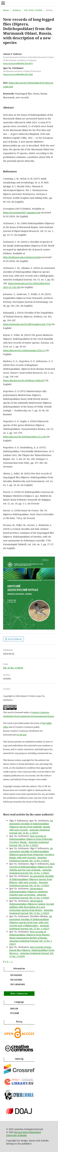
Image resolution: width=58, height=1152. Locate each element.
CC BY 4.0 (21, 734)
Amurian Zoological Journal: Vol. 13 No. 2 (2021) (29, 859)
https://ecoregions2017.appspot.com (21, 212)
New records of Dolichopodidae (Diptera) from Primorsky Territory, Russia (31, 839)
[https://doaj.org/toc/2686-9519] (19, 1116)
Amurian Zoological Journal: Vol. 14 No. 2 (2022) (29, 884)
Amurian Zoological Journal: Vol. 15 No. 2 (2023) (31, 912)
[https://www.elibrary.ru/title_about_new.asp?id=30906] (19, 1085)
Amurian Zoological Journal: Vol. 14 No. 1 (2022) (29, 831)
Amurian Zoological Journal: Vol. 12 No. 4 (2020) (29, 896)
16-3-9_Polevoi (14, 639)
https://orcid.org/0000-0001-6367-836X (18, 74)
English (14, 1008)
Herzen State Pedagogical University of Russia (23, 1134)
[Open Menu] (3, 3)
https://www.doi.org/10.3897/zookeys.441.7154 (27, 324)
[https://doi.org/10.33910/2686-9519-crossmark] (19, 1073)
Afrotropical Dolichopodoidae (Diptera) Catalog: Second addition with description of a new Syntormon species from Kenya (31, 905)
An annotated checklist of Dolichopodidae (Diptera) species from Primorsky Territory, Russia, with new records (32, 853)
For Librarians (17, 984)
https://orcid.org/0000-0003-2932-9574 (18, 63)
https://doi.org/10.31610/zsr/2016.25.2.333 (24, 436)
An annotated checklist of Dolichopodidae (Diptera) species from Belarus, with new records (31, 879)
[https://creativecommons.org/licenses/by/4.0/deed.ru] (19, 1053)
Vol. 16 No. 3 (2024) (33, 10)
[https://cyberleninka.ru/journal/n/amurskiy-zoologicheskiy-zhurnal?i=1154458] (19, 1100)
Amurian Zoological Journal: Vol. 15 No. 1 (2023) (29, 927)
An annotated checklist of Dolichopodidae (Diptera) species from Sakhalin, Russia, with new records (31, 825)
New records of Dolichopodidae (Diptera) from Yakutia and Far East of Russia (32, 866)
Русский (14, 1013)
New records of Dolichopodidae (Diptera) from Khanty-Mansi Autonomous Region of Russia (29, 934)
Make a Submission (19, 993)
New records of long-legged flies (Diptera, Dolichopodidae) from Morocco (31, 950)
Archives (16, 10)
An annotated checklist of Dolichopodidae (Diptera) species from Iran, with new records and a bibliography (30, 921)
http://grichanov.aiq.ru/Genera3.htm (22, 257)
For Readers (16, 975)
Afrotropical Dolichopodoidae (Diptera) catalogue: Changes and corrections (28, 891)
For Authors (16, 980)
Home (6, 10)
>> (12, 961)
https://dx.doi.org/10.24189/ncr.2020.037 (24, 380)
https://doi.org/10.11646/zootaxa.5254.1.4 (24, 350)
